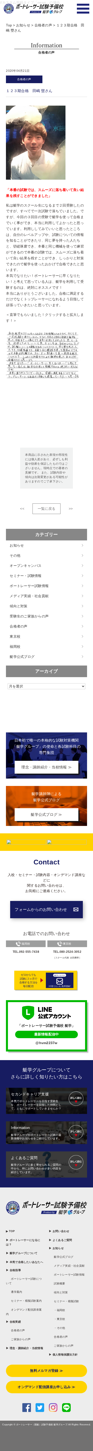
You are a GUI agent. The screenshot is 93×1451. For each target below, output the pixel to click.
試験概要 (59, 1283)
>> (71, 509)
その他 (15, 555)
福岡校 (15, 647)
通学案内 (16, 1291)
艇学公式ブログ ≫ (46, 814)
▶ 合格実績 (13, 1321)
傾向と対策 (18, 606)
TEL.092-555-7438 (26, 952)
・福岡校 (59, 1310)
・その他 (59, 1327)
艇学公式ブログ (22, 657)
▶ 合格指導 (13, 1270)
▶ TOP (10, 1231)
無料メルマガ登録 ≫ (46, 1371)
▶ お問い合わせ (59, 1231)
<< (22, 509)
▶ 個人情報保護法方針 (63, 1354)
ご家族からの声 (21, 1339)
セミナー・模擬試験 (66, 1301)
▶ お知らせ (56, 1248)
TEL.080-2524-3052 (67, 952)
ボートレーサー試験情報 (29, 586)
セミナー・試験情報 (25, 576)
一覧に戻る (46, 509)
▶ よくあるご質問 (60, 1240)
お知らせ (17, 545)
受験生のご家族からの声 (29, 616)
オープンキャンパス (25, 566)
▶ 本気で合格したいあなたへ (24, 1261)
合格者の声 (24, 79)
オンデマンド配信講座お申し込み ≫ (46, 1387)
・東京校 (59, 1318)
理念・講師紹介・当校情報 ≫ (46, 767)
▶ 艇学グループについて (21, 1253)
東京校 (15, 636)
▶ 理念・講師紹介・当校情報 (24, 1348)
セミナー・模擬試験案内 (26, 1300)
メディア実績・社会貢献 (29, 596)
